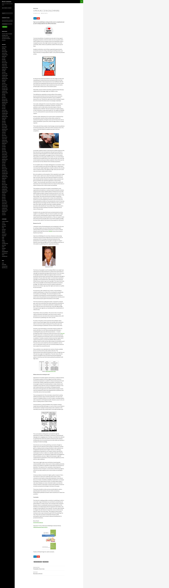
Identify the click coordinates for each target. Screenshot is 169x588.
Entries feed (4, 264)
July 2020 (3, 119)
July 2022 (3, 94)
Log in (3, 262)
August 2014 (4, 211)
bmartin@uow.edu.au (38, 522)
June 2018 (4, 146)
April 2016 (4, 183)
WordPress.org (4, 267)
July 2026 (3, 48)
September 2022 (5, 92)
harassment (4, 235)
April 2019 (4, 133)
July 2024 (3, 70)
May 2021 (3, 108)
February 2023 (4, 84)
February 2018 (4, 152)
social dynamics (4, 253)
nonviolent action (5, 243)
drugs (3, 227)
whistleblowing (4, 256)
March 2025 (4, 61)
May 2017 (3, 164)
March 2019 (4, 135)
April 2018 (4, 149)
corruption (4, 224)
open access (45, 561)
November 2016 (5, 173)
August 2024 (4, 69)
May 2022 (3, 95)
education (35, 8)
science (3, 249)
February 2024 (4, 73)
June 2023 (4, 83)
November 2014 (5, 206)
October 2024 (4, 65)
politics (3, 246)
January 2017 (4, 170)
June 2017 (4, 162)
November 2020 (5, 113)
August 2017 (4, 160)
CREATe (50, 231)
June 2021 (4, 107)
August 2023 (4, 80)
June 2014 (4, 214)
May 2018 (3, 148)
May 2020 (3, 121)
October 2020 (4, 114)
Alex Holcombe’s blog (51, 371)
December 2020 (5, 111)
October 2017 (4, 157)
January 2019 (4, 138)
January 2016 (4, 186)
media (3, 238)
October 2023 (4, 76)
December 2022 (5, 88)
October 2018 (4, 140)
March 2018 (4, 151)
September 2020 (5, 116)
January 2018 (4, 154)
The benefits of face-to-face (38, 568)
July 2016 (3, 179)
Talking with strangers (5, 36)
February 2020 (4, 126)
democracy (4, 226)
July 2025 (3, 57)
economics (4, 229)
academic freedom (5, 221)
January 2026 (4, 53)
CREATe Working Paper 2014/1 (40, 527)
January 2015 (4, 203)
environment (4, 234)
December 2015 (5, 187)
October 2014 (4, 208)
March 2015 (4, 200)
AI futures (3, 40)
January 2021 (4, 110)
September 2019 (5, 129)
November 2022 (5, 89)
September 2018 (5, 141)
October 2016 (4, 175)
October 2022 (4, 91)
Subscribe (4, 26)
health (3, 237)
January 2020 (4, 127)
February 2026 (4, 51)
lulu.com (62, 333)
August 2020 (4, 118)
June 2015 (4, 195)
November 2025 (5, 54)
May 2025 (3, 59)
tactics (3, 254)
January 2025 (4, 64)
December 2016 (5, 171)
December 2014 (5, 205)
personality (4, 245)
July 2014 (3, 213)
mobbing (3, 241)
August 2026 (4, 46)
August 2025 (4, 56)
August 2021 (4, 103)
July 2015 (3, 194)
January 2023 (4, 86)
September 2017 (5, 159)
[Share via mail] (38, 18)
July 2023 (3, 81)
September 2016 (5, 176)
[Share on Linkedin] (35, 18)
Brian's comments (6, 1)
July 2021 (3, 105)
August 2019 (4, 130)
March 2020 (4, 124)
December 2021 (5, 100)
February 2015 (4, 202)
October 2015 (4, 189)
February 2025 (4, 62)
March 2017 (4, 167)
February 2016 (4, 184)
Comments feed (4, 266)
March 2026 (4, 50)
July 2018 (3, 145)
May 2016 (3, 181)
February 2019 (4, 137)
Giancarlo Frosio (37, 561)
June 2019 (4, 132)
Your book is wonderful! (6, 38)
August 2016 (4, 178)
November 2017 (5, 156)
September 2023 (5, 78)
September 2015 (5, 190)
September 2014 (5, 209)
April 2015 (4, 198)
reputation (4, 248)
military (3, 240)
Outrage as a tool (5, 35)
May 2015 (3, 197)
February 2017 (4, 168)
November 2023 (5, 75)
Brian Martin (45, 13)
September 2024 (5, 67)
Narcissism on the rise (37, 573)
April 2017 (4, 165)
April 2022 (4, 97)
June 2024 (4, 72)
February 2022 (4, 99)
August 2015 (4, 192)
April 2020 (4, 122)
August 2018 (4, 143)
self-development (5, 251)
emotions (3, 232)
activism (3, 222)
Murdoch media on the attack (7, 33)
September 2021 (5, 102)
